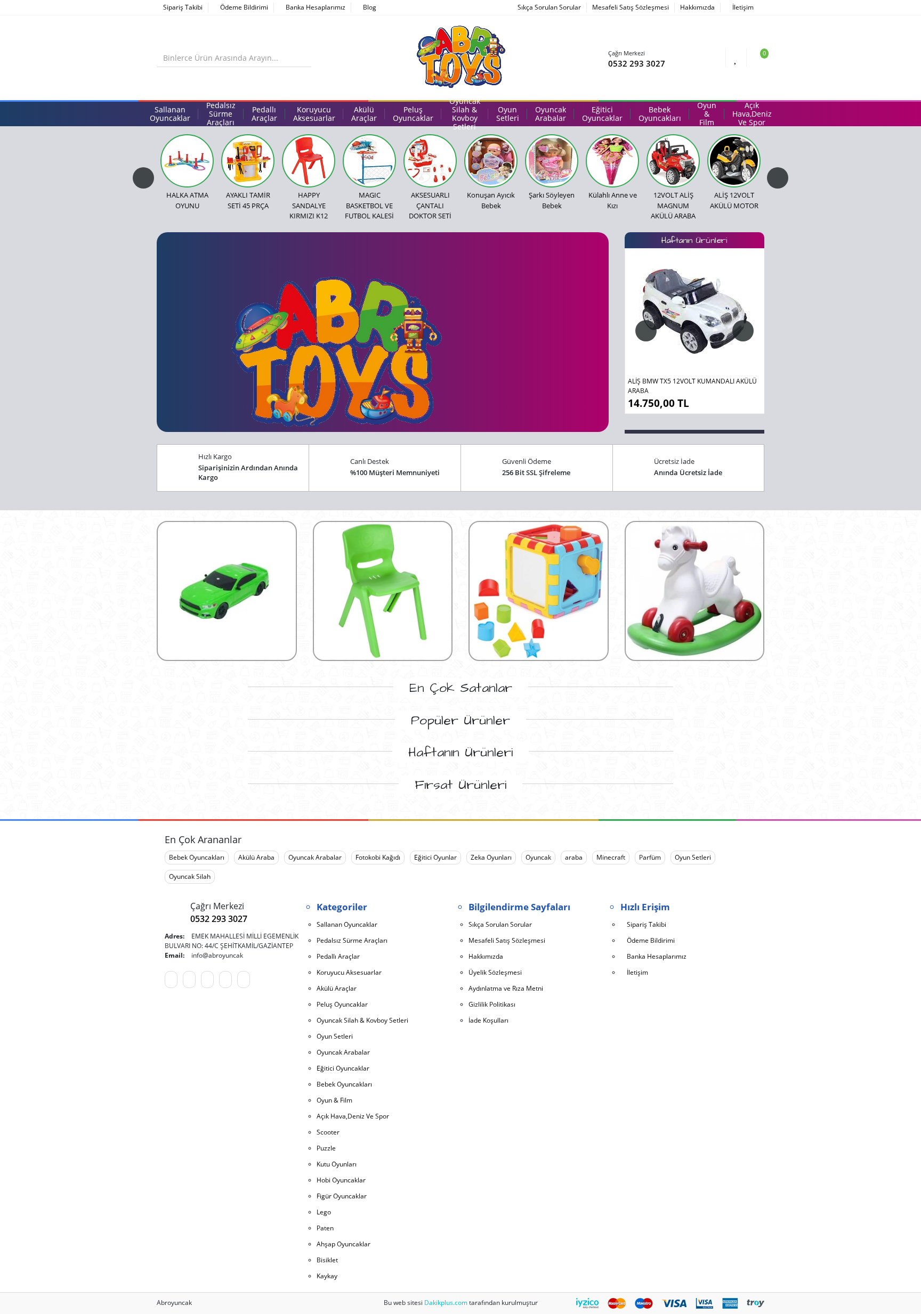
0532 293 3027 (636, 63)
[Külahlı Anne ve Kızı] (612, 160)
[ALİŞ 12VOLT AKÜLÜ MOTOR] (734, 160)
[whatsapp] (171, 979)
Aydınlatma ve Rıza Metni (505, 988)
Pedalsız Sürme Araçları (352, 940)
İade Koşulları (488, 1020)
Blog (368, 7)
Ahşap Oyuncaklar (343, 1243)
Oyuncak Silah (190, 876)
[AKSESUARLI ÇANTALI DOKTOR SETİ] (430, 160)
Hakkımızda (697, 7)
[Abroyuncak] (461, 57)
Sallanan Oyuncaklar (347, 924)
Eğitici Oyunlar (435, 857)
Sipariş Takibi (182, 7)
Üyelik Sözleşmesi (495, 972)
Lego (324, 1212)
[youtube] (207, 979)
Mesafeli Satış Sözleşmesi (630, 7)
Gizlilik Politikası (491, 1004)
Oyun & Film (334, 1100)
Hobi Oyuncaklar (341, 1180)
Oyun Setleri (693, 857)
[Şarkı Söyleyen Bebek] (551, 160)
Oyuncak (538, 857)
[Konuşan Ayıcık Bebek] (491, 160)
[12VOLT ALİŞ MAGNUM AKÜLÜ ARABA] (673, 160)
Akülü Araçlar (337, 988)
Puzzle (326, 1148)
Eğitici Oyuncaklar (343, 1068)
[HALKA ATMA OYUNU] (187, 160)
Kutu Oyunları (337, 1164)
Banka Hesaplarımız (314, 7)
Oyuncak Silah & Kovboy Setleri (362, 1020)
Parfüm (650, 857)
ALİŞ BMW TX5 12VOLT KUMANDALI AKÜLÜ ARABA (692, 386)
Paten (325, 1228)
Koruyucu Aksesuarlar (349, 972)
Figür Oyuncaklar (342, 1196)
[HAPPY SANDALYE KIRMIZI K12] (308, 160)
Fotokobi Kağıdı (378, 857)
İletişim (742, 7)
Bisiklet (327, 1259)
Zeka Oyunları (491, 857)
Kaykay (327, 1275)
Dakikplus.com (445, 1302)
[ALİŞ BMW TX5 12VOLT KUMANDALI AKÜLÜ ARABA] (695, 311)
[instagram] (243, 979)
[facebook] (189, 979)
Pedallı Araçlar (338, 956)
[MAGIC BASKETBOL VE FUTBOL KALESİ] (369, 160)
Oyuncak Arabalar (315, 857)
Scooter (328, 1132)
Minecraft (610, 857)
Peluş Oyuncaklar (342, 1004)
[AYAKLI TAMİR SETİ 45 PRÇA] (247, 160)
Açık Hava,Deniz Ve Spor (353, 1116)
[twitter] (225, 979)
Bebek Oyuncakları (196, 857)
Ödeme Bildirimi (243, 7)
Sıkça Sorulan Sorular (549, 7)
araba (574, 857)
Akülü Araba (256, 857)
